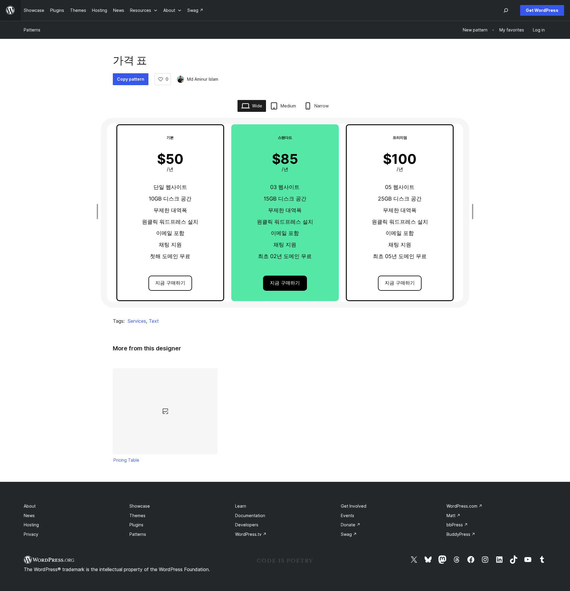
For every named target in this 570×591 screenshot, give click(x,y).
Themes (137, 515)
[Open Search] (506, 10)
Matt (453, 515)
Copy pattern (130, 79)
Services (137, 321)
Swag (349, 534)
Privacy (31, 534)
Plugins (136, 524)
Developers (246, 524)
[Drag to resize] (99, 211)
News (29, 515)
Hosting (31, 524)
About (30, 506)
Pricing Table (126, 460)
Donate (350, 524)
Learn (240, 506)
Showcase (139, 506)
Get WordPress (542, 10)
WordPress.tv (251, 534)
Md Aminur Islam (202, 79)
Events (347, 515)
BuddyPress (460, 534)
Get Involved (353, 506)
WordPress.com (464, 506)
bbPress (457, 524)
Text (154, 321)
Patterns (32, 29)
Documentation (250, 515)
